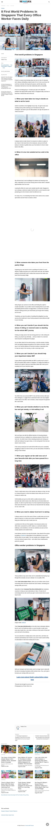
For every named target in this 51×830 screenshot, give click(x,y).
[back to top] (47, 824)
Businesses (37, 754)
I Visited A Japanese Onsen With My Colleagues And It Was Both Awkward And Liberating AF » (42, 737)
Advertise (5, 794)
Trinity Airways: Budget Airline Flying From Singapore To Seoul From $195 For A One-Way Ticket (25, 785)
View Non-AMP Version (29, 825)
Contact (9, 794)
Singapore (3, 811)
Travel (19, 779)
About (2, 794)
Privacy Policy (26, 794)
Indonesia (3, 779)
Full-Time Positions (19, 794)
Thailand (11, 811)
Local (8, 5)
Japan (10, 814)
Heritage (3, 754)
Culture (12, 5)
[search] (49, 2)
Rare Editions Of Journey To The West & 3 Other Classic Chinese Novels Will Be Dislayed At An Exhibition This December (25, 760)
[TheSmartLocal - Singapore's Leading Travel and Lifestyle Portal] (25, 2)
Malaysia (7, 811)
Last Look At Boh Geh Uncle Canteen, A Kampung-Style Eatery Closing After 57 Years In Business (42, 760)
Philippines (15, 811)
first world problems (5, 65)
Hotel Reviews (38, 779)
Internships (13, 794)
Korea (13, 814)
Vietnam (7, 814)
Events (19, 754)
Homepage (3, 5)
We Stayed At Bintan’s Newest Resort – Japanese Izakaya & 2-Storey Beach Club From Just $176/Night (41, 785)
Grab (4, 67)
